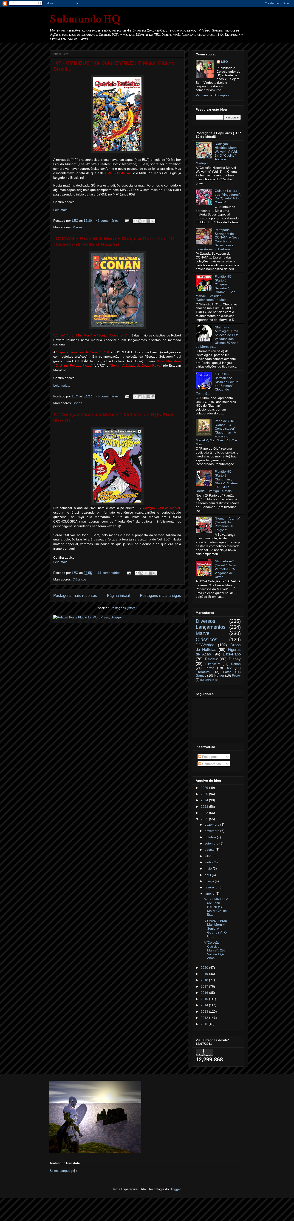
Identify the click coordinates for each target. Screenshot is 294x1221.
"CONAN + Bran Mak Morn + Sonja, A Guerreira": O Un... (215, 928)
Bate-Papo (232, 654)
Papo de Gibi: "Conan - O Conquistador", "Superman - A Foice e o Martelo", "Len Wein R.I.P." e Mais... (216, 432)
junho (209, 862)
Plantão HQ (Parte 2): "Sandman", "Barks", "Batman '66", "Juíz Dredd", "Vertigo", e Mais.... (218, 481)
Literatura (203, 672)
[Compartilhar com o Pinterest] (153, 221)
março (210, 881)
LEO (224, 61)
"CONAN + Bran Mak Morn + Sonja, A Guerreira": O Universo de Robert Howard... (114, 241)
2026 (205, 788)
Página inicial (118, 595)
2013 (205, 1011)
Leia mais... (61, 210)
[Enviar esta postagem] (127, 220)
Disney (235, 659)
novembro (212, 831)
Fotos (227, 672)
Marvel (77, 227)
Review (211, 659)
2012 (205, 1018)
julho (208, 856)
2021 (205, 819)
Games (201, 675)
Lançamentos (211, 627)
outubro (211, 837)
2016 (205, 992)
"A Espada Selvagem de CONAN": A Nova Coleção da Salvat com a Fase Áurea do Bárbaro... (217, 239)
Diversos (205, 621)
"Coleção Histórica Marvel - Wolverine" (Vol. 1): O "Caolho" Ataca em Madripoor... (218, 153)
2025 (205, 794)
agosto (210, 849)
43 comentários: (108, 220)
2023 (205, 806)
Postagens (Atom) (123, 608)
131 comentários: (109, 573)
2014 (205, 1005)
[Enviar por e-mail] (135, 221)
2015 (205, 999)
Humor (219, 675)
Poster (236, 675)
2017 (205, 986)
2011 (205, 1024)
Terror (209, 668)
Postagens (209, 756)
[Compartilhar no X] (144, 221)
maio (209, 868)
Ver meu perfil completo (213, 95)
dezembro (212, 824)
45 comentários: (108, 396)
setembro (212, 843)
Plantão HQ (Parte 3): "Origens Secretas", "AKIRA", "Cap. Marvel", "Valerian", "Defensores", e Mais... (216, 288)
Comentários (211, 764)
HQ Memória (207, 679)
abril (208, 875)
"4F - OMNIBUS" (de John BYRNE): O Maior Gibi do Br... (216, 906)
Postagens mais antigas (160, 595)
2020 (205, 967)
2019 (205, 974)
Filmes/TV (212, 664)
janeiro (210, 893)
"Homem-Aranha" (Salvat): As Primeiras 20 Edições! (227, 524)
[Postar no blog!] (140, 221)
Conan (77, 403)
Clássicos (79, 579)
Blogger (175, 1189)
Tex (229, 668)
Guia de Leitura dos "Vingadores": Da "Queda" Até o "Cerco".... (228, 196)
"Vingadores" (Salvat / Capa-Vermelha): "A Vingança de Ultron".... (226, 568)
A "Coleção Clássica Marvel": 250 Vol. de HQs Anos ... (215, 950)
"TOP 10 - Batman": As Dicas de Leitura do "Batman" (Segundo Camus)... (217, 383)
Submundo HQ (85, 18)
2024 (205, 800)
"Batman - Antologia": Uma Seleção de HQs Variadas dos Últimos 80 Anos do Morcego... (217, 336)
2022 (205, 813)
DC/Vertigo (205, 645)
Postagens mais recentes (75, 595)
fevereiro (211, 887)
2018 (205, 980)
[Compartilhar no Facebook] (148, 221)
